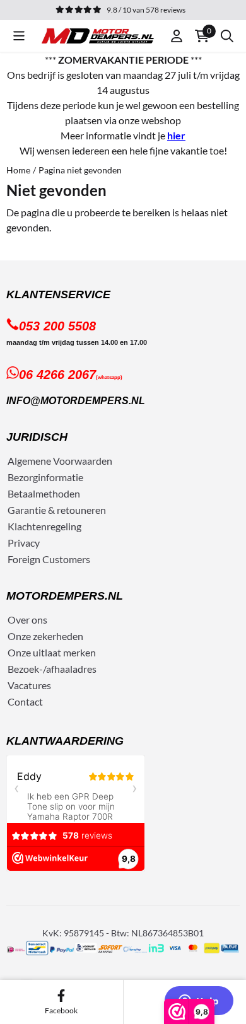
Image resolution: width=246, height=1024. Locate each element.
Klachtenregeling (44, 526)
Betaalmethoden (44, 493)
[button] (19, 36)
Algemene (29, 461)
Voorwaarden (82, 461)
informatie (60, 477)
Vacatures (29, 685)
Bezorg (23, 477)
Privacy (24, 543)
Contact (25, 701)
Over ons (27, 619)
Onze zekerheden (45, 636)
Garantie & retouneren (57, 510)
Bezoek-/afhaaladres (52, 669)
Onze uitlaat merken (52, 652)
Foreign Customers (49, 559)
